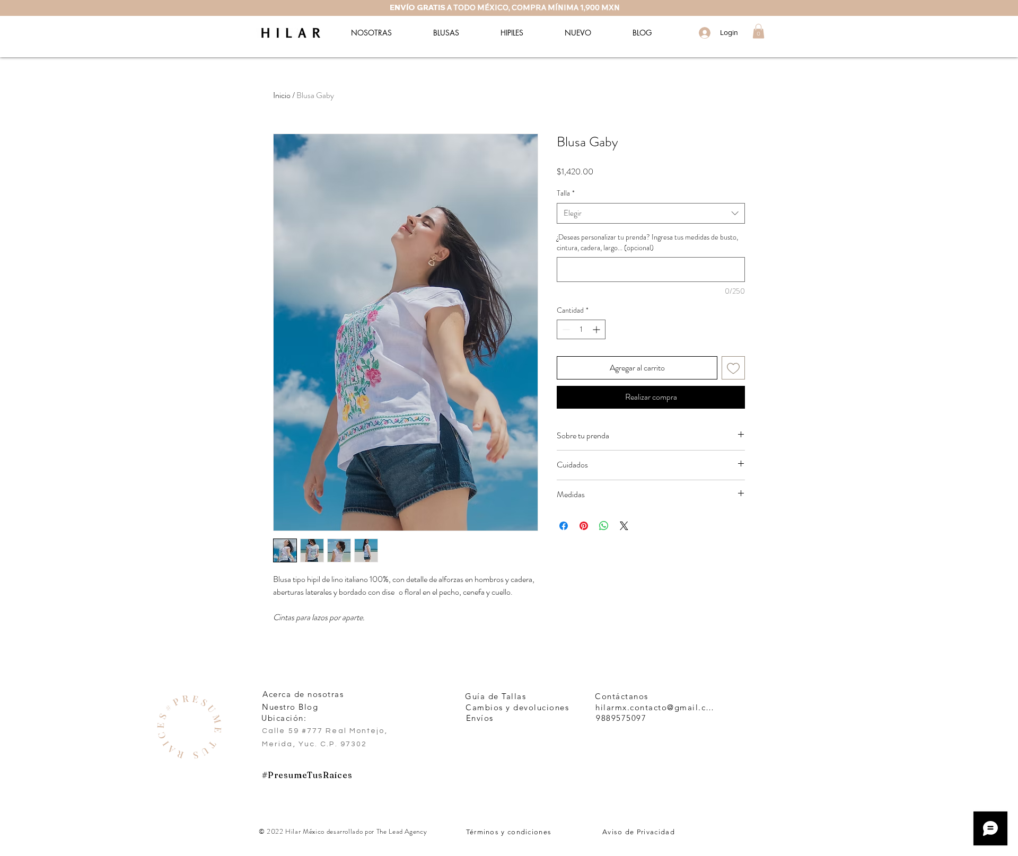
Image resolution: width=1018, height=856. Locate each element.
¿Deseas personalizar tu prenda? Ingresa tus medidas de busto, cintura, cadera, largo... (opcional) (647, 242)
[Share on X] (624, 525)
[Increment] (597, 329)
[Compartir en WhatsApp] (604, 525)
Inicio (282, 95)
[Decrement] (565, 329)
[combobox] (651, 213)
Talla (566, 193)
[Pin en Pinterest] (583, 525)
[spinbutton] (581, 329)
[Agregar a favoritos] (733, 368)
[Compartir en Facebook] (563, 525)
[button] (758, 31)
